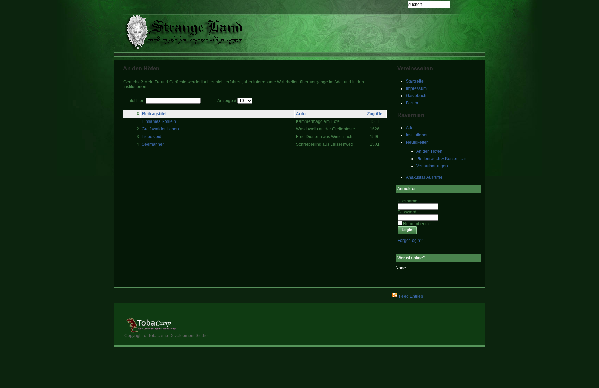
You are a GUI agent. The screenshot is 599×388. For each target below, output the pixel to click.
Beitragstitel (154, 113)
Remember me (417, 223)
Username (407, 201)
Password (407, 212)
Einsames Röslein (159, 121)
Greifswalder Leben (160, 129)
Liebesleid (152, 136)
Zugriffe (374, 113)
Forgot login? (410, 240)
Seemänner (153, 144)
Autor (301, 113)
